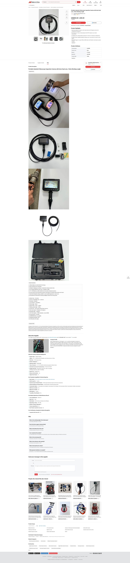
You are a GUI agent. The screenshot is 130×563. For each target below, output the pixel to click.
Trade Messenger (44, 553)
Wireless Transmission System (52, 541)
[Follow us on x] (95, 553)
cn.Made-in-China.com (75, 557)
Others (66, 531)
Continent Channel (76, 556)
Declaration (75, 559)
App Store (31, 553)
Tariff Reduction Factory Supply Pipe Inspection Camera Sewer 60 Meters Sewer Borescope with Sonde (50, 517)
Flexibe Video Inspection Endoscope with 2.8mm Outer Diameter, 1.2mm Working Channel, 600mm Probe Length (94, 496)
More (29, 550)
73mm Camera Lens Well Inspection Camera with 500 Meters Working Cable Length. (34, 496)
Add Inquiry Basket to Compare (48, 42)
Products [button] (44, 2)
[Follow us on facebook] (93, 553)
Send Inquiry (78, 22)
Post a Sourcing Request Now (56, 474)
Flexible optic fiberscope (32, 529)
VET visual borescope (50, 527)
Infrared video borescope (69, 529)
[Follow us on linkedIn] (101, 553)
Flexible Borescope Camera (33, 548)
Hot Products (44, 556)
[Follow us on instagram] (96, 553)
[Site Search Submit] (79, 2)
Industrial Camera (73, 545)
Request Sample (88, 25)
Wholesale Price (71, 556)
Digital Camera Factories (33, 545)
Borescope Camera (81, 545)
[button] (90, 2)
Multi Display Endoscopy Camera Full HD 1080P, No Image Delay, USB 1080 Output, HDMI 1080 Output (64, 496)
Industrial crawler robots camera (88, 529)
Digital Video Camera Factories (63, 545)
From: (33, 460)
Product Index (82, 556)
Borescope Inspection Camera (44, 548)
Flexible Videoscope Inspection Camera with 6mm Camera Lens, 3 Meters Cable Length (34, 517)
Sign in (100, 2)
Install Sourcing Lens (53, 553)
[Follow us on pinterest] (99, 553)
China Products (49, 556)
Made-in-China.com (60, 557)
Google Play (37, 553)
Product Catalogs (43, 525)
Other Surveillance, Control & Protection (57, 7)
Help (83, 5)
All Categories (32, 5)
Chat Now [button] (95, 22)
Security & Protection (34, 7)
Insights (86, 556)
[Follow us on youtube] (98, 553)
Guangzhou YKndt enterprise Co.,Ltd (79, 13)
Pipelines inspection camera (32, 531)
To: (33, 463)
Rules (101, 5)
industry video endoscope (50, 379)
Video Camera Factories (52, 545)
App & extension (89, 5)
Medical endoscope (31, 527)
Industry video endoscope (51, 531)
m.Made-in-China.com (67, 557)
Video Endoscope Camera (90, 545)
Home (29, 7)
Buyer (78, 5)
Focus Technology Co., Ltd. (58, 559)
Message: (32, 465)
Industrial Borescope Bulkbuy (56, 548)
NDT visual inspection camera (40, 379)
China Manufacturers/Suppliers (57, 556)
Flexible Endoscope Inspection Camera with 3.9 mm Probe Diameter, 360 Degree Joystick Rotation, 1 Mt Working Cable (79, 496)
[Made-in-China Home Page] (34, 2)
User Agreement (70, 559)
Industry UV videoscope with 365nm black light (72, 527)
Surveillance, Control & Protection (44, 7)
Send (36, 474)
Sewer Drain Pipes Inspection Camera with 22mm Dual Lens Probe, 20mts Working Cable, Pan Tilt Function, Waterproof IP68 (65, 517)
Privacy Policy (80, 559)
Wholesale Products (65, 556)
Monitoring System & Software (34, 541)
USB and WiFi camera (86, 527)
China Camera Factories (43, 545)
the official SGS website (52, 337)
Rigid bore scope (49, 529)
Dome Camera (43, 541)
